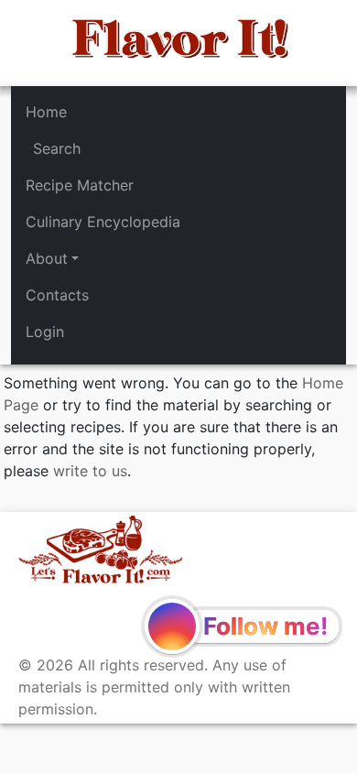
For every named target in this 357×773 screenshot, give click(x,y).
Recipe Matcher (80, 185)
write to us (90, 471)
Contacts (57, 295)
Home (46, 112)
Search (57, 148)
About (47, 258)
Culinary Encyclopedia (103, 221)
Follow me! (265, 626)
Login (45, 331)
